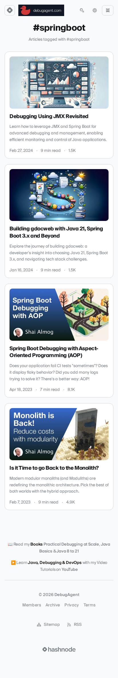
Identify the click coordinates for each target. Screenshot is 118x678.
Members (31, 605)
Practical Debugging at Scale (71, 544)
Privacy (71, 605)
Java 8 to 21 (67, 551)
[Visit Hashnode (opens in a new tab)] (59, 649)
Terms (90, 605)
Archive (53, 605)
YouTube (70, 569)
